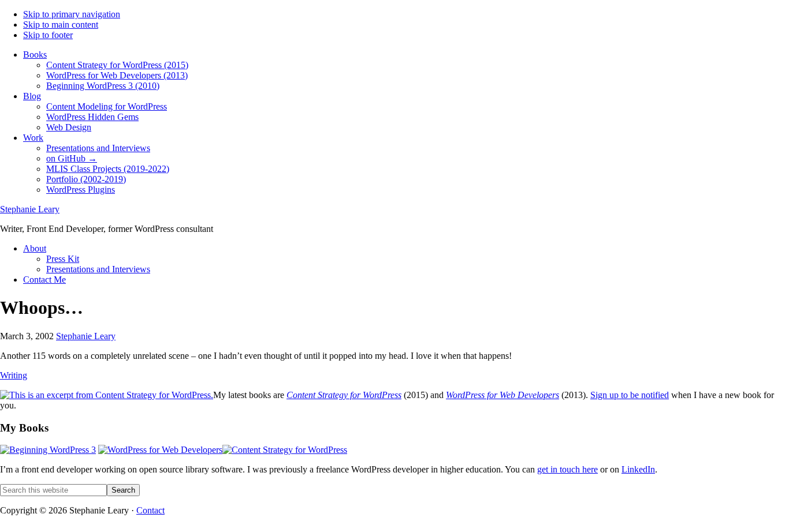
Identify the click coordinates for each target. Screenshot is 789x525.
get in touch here (567, 469)
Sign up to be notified (629, 395)
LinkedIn (638, 469)
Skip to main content (60, 24)
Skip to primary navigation (71, 14)
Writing (13, 375)
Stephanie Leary (29, 209)
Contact (150, 510)
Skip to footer (48, 35)
